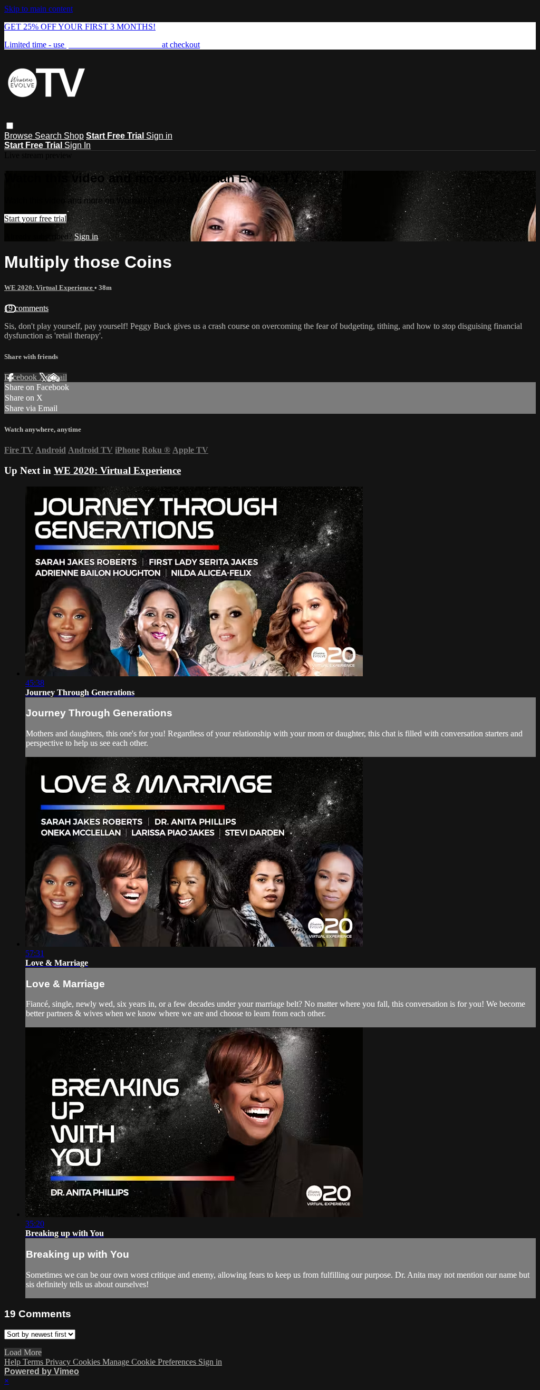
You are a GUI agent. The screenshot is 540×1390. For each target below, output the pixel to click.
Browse (19, 135)
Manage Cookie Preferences (150, 1361)
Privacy (59, 1361)
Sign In (77, 145)
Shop (74, 135)
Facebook (21, 377)
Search (49, 135)
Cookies (87, 1361)
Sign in (159, 135)
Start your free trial (35, 218)
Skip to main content (38, 8)
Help (13, 1361)
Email (57, 377)
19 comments (26, 308)
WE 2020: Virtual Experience (49, 287)
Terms (34, 1361)
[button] (9, 125)
